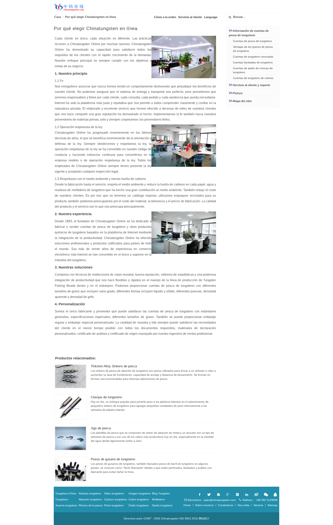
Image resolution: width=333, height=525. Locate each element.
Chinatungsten (170, 518)
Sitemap (272, 505)
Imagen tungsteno (140, 493)
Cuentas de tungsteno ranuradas (253, 56)
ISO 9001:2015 (188, 518)
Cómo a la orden (165, 17)
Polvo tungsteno (114, 505)
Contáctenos (225, 505)
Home (187, 505)
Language (210, 17)
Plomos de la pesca (91, 505)
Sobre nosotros (204, 505)
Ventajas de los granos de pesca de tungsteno (253, 48)
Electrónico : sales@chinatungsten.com (211, 500)
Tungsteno (61, 499)
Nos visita (243, 505)
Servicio (258, 505)
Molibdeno (158, 499)
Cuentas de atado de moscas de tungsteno (253, 70)
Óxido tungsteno (139, 505)
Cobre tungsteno (139, 499)
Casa (57, 16)
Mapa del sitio (242, 101)
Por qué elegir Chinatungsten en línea (90, 16)
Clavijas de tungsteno (106, 397)
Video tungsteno (114, 493)
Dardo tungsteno (162, 505)
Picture (238, 93)
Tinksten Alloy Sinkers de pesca (114, 366)
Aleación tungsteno (90, 499)
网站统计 (204, 518)
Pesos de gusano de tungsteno (113, 459)
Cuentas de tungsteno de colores (253, 78)
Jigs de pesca (101, 428)
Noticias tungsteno (90, 493)
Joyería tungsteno (66, 505)
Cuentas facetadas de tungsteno (253, 62)
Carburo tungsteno (115, 499)
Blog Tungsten (161, 493)
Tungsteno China (65, 493)
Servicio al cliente (190, 17)
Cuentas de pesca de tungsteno (252, 41)
